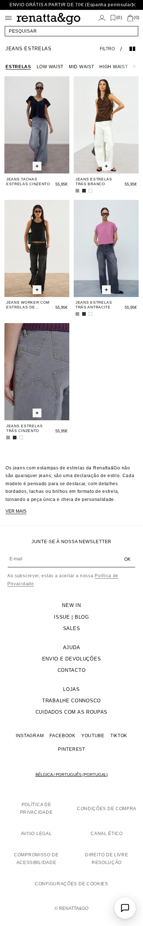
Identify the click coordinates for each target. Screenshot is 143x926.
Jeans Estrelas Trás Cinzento (24, 428)
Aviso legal (36, 833)
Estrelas (18, 66)
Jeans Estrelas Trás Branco (94, 181)
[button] (71, 31)
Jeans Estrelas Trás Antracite (94, 304)
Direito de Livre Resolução (106, 858)
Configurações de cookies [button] (71, 883)
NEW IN (71, 605)
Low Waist (50, 66)
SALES (71, 628)
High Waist (113, 66)
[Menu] (8, 18)
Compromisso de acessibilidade (36, 858)
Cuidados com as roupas (71, 712)
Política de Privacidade (36, 808)
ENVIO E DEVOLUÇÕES (71, 659)
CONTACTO (72, 670)
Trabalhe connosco (71, 700)
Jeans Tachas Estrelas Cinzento (28, 181)
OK (127, 559)
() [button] (119, 18)
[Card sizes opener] (37, 166)
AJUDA (71, 647)
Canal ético (107, 833)
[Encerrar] (133, 5)
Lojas (71, 689)
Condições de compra (106, 808)
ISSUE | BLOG (71, 617)
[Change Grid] (132, 48)
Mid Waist (81, 66)
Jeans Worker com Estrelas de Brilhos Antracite (28, 305)
